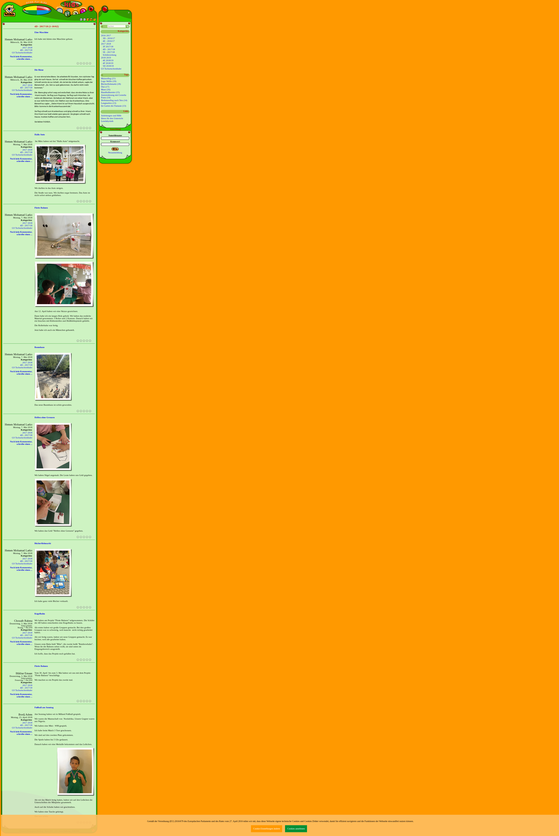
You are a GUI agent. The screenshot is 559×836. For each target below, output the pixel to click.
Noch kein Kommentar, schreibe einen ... (21, 57)
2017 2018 (27, 47)
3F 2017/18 (108, 46)
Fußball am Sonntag (44, 707)
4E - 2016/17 (109, 41)
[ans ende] (91, 20)
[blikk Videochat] (9, 11)
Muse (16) (105, 89)
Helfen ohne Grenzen (45, 417)
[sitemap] (83, 11)
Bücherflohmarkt (43, 543)
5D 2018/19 (108, 66)
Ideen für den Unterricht (112, 118)
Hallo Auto (40, 134)
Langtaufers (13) (108, 103)
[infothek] (59, 11)
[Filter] (102, 26)
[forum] (67, 13)
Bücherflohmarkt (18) (111, 84)
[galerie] (75, 13)
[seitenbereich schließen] (129, 12)
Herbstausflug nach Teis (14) (114, 100)
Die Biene (39, 70)
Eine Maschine (41, 32)
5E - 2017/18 (109, 52)
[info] (91, 9)
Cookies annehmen (296, 828)
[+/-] (102, 75)
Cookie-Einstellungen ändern (266, 828)
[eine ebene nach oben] (94, 20)
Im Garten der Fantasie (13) (113, 106)
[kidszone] (71, 4)
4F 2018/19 (108, 63)
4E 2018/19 (108, 60)
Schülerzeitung (109, 55)
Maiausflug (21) (108, 78)
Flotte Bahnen (41, 208)
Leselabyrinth (107, 121)
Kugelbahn (40, 614)
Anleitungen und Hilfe (111, 115)
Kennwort (115, 141)
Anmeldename (115, 135)
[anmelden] (115, 149)
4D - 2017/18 (26, 50)
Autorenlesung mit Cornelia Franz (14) (113, 96)
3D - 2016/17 (109, 38)
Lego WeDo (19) (108, 81)
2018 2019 (106, 57)
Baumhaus (40, 347)
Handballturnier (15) (110, 92)
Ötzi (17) (105, 87)
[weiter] (87, 20)
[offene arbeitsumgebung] (36, 3)
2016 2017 (106, 35)
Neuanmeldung (115, 152)
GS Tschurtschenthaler (22, 52)
